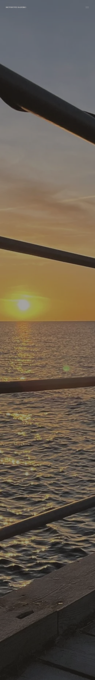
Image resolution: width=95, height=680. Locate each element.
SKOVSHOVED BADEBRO (16, 7)
